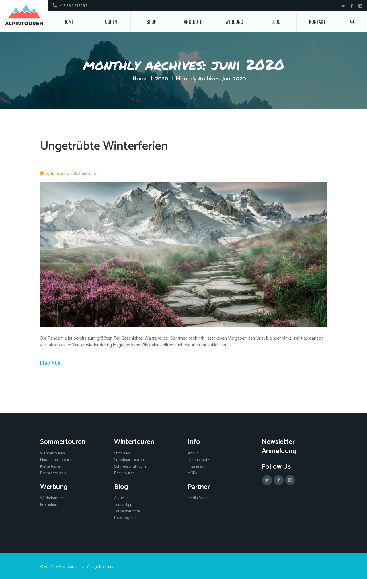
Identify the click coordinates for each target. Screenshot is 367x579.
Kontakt (317, 21)
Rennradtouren (53, 473)
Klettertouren (51, 466)
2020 (161, 79)
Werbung (234, 21)
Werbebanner (51, 498)
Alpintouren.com (72, 566)
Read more (51, 362)
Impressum (197, 466)
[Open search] (353, 21)
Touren (110, 21)
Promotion (48, 504)
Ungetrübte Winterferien (104, 146)
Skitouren (122, 453)
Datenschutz (198, 460)
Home (68, 21)
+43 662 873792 (74, 5)
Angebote (193, 21)
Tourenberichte (127, 511)
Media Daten (198, 498)
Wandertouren (52, 453)
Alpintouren (89, 174)
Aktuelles (121, 498)
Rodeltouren (124, 473)
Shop (151, 21)
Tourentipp (123, 504)
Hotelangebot (125, 518)
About (193, 453)
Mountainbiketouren (57, 460)
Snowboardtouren (129, 460)
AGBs (192, 473)
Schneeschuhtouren (131, 466)
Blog (275, 21)
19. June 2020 (57, 174)
